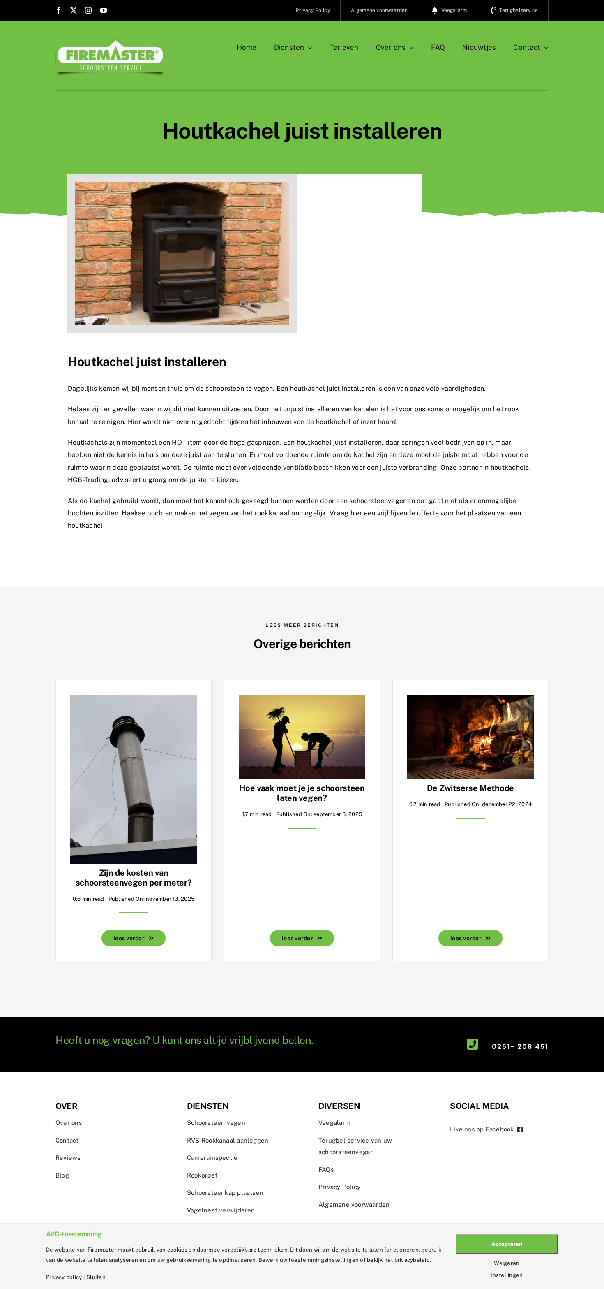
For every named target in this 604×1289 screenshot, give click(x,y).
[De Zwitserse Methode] (470, 701)
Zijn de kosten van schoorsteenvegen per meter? (134, 878)
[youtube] (103, 10)
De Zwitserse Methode (470, 788)
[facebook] (58, 10)
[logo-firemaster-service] (110, 40)
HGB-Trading (88, 480)
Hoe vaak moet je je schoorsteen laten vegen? (302, 793)
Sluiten (96, 1277)
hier (356, 513)
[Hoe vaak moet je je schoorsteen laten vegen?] (302, 701)
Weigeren (506, 1263)
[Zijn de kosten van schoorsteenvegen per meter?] (133, 701)
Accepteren (506, 1243)
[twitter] (73, 10)
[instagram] (88, 10)
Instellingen (507, 1275)
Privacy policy (64, 1277)
